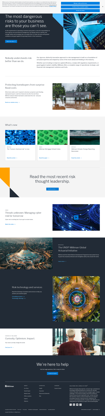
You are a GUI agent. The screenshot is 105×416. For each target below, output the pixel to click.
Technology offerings (17, 298)
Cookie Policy (53, 6)
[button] (20, 145)
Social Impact (27, 391)
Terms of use (19, 409)
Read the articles (52, 189)
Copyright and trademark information (10, 409)
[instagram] (80, 405)
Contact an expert (52, 373)
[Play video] (76, 217)
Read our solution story (11, 102)
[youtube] (77, 405)
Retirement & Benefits (44, 393)
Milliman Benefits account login (85, 409)
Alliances (26, 401)
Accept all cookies (80, 10)
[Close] (102, 6)
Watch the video (10, 41)
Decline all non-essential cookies (80, 7)
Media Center (27, 393)
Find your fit (8, 347)
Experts (26, 398)
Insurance (41, 391)
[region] (52, 7)
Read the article (11, 158)
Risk (40, 396)
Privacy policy (25, 409)
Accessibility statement (51, 409)
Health (40, 388)
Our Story (26, 388)
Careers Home (57, 388)
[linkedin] (74, 405)
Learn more (61, 261)
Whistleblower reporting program (33, 409)
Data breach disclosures (43, 409)
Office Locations (27, 396)
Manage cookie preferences (80, 3)
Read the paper (43, 158)
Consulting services (17, 296)
